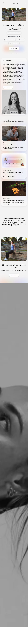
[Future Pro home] (3, 3)
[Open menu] (24, 3)
